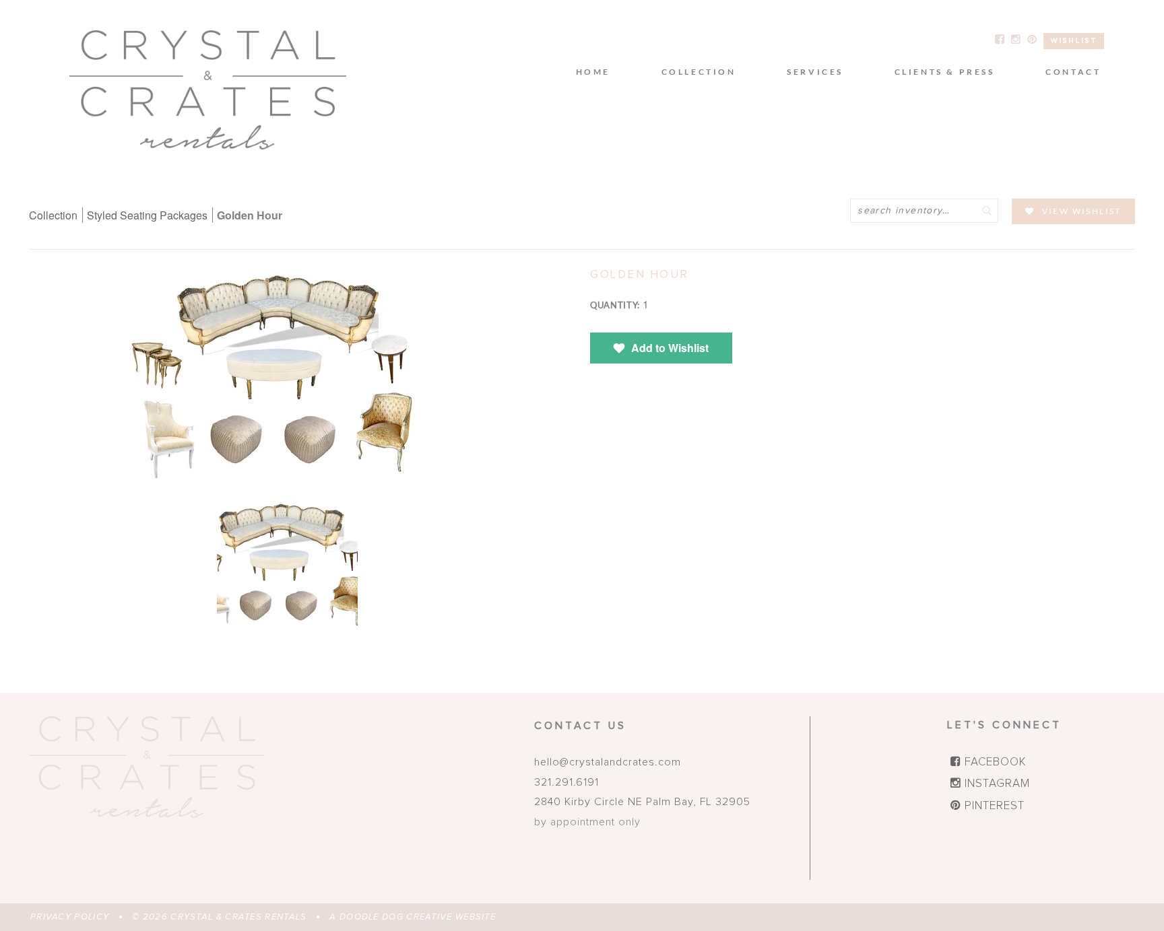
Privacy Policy (69, 917)
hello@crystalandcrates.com (607, 762)
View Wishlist (1082, 211)
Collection (53, 215)
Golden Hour (249, 215)
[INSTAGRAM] (1016, 39)
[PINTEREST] (1032, 39)
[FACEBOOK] (999, 39)
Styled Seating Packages (147, 215)
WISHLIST (1073, 41)
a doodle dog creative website (412, 917)
